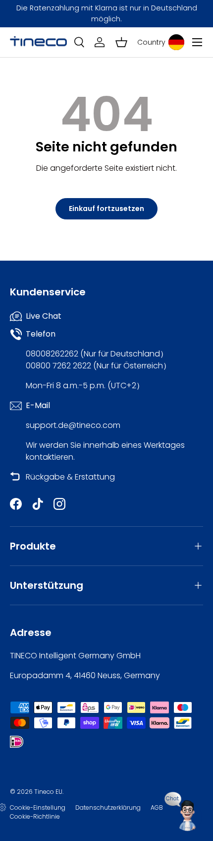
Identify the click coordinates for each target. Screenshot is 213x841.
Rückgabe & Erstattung (70, 477)
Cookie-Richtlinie (35, 816)
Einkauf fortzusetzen (106, 208)
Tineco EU (48, 791)
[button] (121, 42)
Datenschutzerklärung (108, 807)
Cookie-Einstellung (37, 807)
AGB (157, 807)
